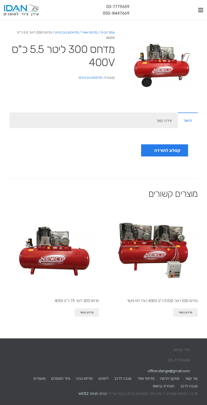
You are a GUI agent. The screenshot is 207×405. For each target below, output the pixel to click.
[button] (133, 37)
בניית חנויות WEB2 (93, 393)
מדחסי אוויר (89, 32)
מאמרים (39, 378)
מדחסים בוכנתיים (67, 32)
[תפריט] (200, 10)
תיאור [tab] (188, 120)
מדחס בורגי (84, 378)
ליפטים (103, 378)
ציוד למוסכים (60, 378)
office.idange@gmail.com (169, 371)
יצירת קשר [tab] (164, 120)
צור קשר (191, 378)
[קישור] (21, 10)
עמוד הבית (108, 32)
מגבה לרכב (123, 378)
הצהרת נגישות (163, 386)
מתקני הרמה (169, 378)
